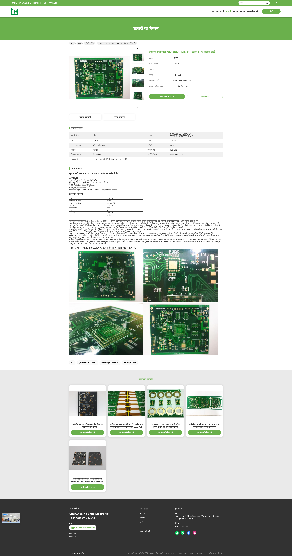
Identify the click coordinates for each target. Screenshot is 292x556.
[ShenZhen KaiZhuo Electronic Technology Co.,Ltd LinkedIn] (195, 533)
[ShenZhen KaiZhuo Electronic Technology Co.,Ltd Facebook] (189, 533)
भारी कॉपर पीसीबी (89, 43)
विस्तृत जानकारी (85, 117)
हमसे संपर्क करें (252, 11)
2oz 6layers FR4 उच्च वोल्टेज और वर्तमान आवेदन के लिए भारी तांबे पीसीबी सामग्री (165, 425)
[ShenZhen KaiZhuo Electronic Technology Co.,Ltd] (23, 11)
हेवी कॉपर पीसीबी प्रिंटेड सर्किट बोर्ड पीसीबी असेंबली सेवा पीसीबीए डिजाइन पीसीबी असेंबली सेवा (87, 480)
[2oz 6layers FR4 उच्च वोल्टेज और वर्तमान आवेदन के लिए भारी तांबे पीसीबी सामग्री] (165, 403)
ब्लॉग (141, 522)
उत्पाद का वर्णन (119, 117)
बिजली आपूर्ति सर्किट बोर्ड (109, 363)
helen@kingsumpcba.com (84, 528)
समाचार (235, 11)
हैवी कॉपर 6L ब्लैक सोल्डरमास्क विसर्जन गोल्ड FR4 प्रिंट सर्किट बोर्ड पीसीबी (87, 425)
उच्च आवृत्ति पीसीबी (130, 363)
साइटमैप (81, 553)
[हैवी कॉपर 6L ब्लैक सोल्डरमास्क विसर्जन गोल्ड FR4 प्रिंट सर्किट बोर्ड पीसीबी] (87, 403)
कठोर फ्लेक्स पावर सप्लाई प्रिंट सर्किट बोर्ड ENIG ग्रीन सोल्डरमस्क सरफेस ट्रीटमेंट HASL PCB (126, 425)
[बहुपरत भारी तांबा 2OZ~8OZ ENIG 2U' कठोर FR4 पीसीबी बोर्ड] (99, 77)
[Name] (267, 2)
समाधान (242, 11)
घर (213, 11)
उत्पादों (228, 11)
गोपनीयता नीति (73, 553)
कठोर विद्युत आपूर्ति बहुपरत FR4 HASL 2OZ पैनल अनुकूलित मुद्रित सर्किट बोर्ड (204, 425)
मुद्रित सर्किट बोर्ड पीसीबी (87, 363)
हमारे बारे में (220, 11)
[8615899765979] (177, 533)
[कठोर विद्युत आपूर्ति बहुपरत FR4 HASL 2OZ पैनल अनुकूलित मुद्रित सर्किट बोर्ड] (204, 403)
